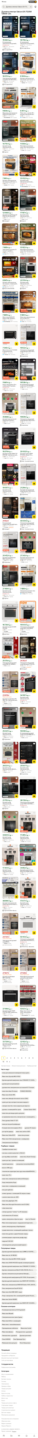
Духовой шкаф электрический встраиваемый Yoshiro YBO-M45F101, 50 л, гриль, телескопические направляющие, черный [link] (10, 591)
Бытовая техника (6, 1379)
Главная (4, 1436)
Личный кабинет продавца (9, 1353)
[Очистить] (31, 7)
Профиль (34, 1436)
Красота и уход (5, 1393)
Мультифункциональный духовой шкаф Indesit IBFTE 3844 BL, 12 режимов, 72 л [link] (27, 977)
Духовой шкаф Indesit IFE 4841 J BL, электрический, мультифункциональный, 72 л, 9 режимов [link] (10, 699)
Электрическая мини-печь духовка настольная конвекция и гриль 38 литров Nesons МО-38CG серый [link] (27, 591)
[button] (35, 7)
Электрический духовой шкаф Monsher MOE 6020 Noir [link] (27, 419)
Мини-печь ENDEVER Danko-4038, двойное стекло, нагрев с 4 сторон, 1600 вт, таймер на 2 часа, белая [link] (10, 317)
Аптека (3, 1391)
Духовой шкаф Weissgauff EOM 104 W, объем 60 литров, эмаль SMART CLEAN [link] (10, 215)
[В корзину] (16, 36)
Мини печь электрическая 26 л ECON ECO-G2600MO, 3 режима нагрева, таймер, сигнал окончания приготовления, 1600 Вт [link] (27, 317)
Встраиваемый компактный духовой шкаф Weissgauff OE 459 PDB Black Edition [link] (10, 523)
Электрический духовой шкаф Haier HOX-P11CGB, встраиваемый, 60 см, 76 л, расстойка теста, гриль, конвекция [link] (27, 523)
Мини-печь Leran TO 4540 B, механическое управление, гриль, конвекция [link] (10, 350)
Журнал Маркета (6, 1426)
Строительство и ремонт (8, 1410)
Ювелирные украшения (8, 1415)
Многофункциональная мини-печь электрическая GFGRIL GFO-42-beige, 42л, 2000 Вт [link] (27, 250)
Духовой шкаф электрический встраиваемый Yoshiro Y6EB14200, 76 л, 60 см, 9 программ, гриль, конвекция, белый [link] (27, 283)
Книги (3, 1400)
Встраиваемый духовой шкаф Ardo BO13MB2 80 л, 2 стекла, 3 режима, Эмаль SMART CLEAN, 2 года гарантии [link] (27, 734)
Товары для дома (6, 1388)
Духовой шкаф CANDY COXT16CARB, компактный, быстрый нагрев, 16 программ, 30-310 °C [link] (10, 1011)
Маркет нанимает (6, 1423)
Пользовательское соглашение (10, 1418)
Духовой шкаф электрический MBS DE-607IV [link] (9, 768)
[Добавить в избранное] (16, 18)
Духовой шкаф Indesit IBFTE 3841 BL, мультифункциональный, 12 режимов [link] (10, 977)
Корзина (26, 1436)
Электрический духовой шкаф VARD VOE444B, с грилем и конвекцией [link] (27, 803)
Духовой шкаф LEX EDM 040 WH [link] (9, 627)
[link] (15, 1072)
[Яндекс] (14, 1431)
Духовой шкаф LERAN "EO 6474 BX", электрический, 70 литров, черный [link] (10, 454)
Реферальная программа (8, 1367)
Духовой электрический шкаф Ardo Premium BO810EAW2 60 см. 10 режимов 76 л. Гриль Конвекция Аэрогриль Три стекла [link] (10, 419)
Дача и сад (4, 1398)
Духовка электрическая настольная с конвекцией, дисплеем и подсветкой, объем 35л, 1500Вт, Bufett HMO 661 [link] (10, 283)
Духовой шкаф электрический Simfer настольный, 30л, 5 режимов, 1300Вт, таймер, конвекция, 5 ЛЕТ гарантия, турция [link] (27, 181)
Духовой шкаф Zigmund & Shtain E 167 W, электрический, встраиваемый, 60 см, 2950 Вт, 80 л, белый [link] (10, 1044)
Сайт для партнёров (7, 1360)
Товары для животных (7, 1407)
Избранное (19, 1436)
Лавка (11, 1436)
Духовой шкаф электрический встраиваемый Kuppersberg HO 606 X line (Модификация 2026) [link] (10, 734)
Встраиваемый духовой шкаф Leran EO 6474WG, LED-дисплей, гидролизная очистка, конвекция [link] (27, 385)
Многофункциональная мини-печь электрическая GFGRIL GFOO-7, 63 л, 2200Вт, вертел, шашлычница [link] (27, 146)
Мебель (3, 1376)
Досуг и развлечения (7, 1374)
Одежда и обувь (6, 1386)
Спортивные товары (7, 1405)
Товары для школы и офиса (9, 1403)
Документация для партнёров (9, 1358)
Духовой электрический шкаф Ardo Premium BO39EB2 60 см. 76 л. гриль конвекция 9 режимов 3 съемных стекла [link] (27, 558)
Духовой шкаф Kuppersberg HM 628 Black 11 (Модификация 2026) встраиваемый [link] (27, 1044)
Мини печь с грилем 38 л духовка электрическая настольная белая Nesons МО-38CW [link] (27, 113)
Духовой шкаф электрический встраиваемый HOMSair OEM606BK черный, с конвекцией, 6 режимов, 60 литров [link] (27, 698)
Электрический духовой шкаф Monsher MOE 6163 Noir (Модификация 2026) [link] (27, 350)
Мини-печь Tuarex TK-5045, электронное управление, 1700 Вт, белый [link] (26, 1011)
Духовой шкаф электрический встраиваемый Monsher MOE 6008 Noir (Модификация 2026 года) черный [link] (27, 768)
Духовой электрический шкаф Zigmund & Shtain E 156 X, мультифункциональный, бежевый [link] (10, 903)
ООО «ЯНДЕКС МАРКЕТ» (13, 1429)
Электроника (5, 1384)
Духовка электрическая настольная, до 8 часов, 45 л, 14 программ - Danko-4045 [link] (27, 79)
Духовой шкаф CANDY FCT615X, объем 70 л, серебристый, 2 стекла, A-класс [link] (27, 454)
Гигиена (3, 1381)
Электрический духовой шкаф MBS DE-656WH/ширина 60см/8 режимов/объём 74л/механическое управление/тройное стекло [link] (10, 663)
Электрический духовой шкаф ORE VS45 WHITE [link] (27, 627)
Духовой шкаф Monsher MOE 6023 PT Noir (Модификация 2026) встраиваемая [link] (9, 558)
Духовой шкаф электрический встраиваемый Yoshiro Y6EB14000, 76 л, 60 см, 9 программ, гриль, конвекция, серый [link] (10, 803)
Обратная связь (5, 1421)
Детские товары (6, 1412)
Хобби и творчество (7, 1396)
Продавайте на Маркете (8, 1355)
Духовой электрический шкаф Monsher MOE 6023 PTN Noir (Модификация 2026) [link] (27, 490)
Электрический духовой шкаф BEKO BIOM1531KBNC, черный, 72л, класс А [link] (9, 941)
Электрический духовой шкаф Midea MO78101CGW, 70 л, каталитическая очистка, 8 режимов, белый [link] (27, 939)
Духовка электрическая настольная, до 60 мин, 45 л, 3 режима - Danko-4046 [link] (10, 181)
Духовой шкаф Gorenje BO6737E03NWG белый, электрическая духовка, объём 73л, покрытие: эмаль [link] (27, 870)
